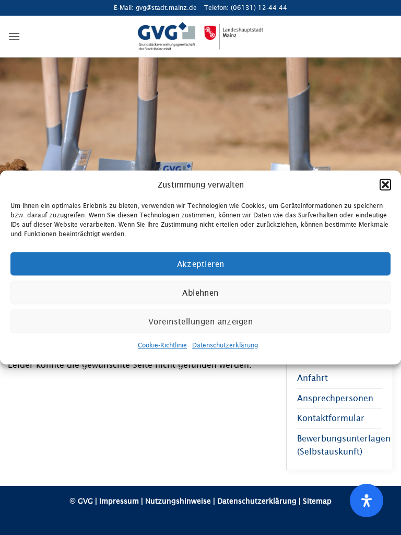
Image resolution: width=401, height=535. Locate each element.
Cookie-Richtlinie (162, 345)
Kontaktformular (330, 418)
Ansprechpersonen (335, 398)
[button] (385, 184)
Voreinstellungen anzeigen (200, 321)
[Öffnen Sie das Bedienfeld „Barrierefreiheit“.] (366, 500)
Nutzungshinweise (178, 500)
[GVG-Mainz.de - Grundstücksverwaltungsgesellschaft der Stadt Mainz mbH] (201, 36)
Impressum (119, 500)
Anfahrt (312, 377)
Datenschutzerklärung (225, 345)
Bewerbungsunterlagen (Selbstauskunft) (344, 445)
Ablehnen (200, 292)
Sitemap (317, 500)
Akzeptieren (201, 264)
